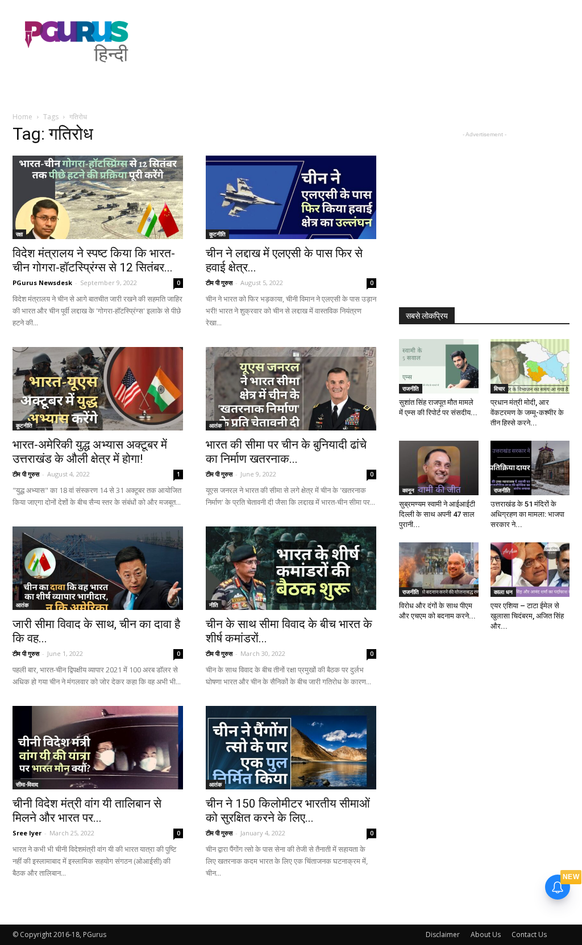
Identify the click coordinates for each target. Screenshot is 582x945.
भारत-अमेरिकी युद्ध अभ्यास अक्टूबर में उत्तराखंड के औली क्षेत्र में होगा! (90, 452)
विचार (499, 388)
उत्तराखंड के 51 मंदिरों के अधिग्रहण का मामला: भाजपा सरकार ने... (527, 514)
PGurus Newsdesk (42, 282)
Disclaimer (443, 934)
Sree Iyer (27, 833)
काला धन (503, 592)
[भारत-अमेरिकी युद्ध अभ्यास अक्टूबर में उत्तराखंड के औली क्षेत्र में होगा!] (98, 388)
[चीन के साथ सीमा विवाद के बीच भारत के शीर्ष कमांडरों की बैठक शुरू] (291, 568)
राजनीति (410, 388)
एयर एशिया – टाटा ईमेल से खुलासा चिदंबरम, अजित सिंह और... (527, 615)
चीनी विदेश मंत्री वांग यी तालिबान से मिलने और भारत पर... (87, 811)
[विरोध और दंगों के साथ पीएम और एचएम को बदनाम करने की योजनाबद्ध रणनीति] (439, 569)
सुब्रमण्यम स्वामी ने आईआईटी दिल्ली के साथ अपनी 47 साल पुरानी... (437, 514)
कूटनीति (217, 234)
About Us (486, 934)
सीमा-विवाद (27, 784)
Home (22, 117)
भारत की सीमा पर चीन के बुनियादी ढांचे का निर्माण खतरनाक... (286, 452)
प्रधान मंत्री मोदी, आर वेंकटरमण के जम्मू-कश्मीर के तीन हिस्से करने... (527, 412)
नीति (213, 605)
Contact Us (529, 934)
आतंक (215, 425)
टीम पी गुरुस (219, 282)
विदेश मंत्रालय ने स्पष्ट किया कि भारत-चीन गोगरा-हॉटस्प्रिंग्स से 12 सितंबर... (94, 260)
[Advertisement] (363, 41)
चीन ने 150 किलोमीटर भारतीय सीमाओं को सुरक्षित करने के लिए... (288, 811)
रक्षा (19, 234)
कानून (408, 490)
